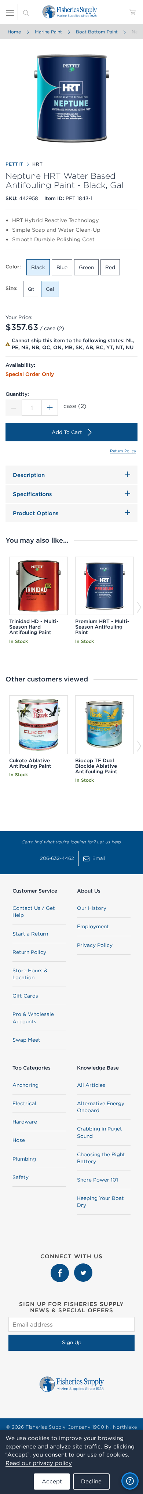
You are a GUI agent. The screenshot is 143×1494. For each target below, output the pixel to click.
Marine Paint (48, 32)
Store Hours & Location (30, 974)
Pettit (14, 164)
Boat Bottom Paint (97, 32)
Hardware (24, 1121)
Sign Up (71, 1342)
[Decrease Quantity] (14, 407)
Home (14, 32)
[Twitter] (83, 1267)
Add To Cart (67, 432)
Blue (61, 267)
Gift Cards (25, 995)
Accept (52, 1481)
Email (98, 858)
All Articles (91, 1085)
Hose (18, 1140)
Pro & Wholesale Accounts (33, 1017)
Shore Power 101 (97, 1179)
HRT (37, 164)
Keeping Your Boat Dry (100, 1201)
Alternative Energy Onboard (100, 1107)
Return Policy (123, 450)
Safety (20, 1177)
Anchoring (25, 1085)
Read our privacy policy (39, 1462)
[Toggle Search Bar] (26, 12)
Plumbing (24, 1158)
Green (86, 267)
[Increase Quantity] (50, 407)
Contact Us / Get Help (33, 911)
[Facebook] (60, 1267)
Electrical (24, 1103)
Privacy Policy (95, 945)
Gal (50, 289)
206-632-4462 (57, 858)
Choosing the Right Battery (101, 1158)
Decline (91, 1481)
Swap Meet (26, 1040)
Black (38, 267)
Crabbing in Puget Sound (99, 1132)
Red (110, 267)
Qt (31, 289)
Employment (93, 926)
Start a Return (30, 933)
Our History (91, 908)
